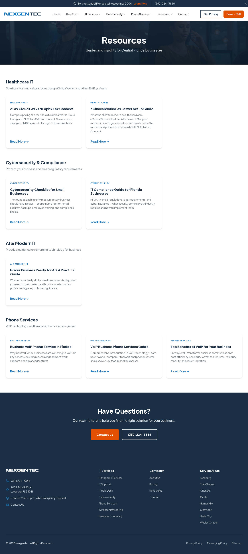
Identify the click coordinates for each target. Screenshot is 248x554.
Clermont (206, 509)
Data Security (114, 14)
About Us (71, 14)
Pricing (153, 484)
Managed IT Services (111, 477)
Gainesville (206, 503)
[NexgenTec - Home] (22, 14)
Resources (155, 490)
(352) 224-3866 (165, 3)
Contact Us (105, 434)
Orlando (205, 490)
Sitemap (237, 543)
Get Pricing (211, 14)
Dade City (206, 516)
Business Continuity (110, 516)
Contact (183, 14)
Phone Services (140, 14)
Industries (164, 14)
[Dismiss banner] (246, 3)
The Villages (207, 484)
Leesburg (205, 477)
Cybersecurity (107, 497)
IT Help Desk (106, 490)
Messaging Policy (217, 543)
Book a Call (233, 14)
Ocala (203, 497)
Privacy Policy (194, 543)
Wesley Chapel (208, 522)
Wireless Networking (111, 509)
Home (56, 14)
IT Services (91, 14)
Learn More (140, 3)
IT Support (105, 484)
